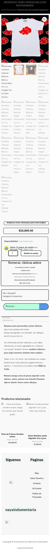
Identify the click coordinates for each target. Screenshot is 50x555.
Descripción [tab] (6, 317)
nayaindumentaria (20, 509)
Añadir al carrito (31, 253)
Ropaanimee (11, 10)
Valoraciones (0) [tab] (7, 320)
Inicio (4, 10)
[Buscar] (43, 307)
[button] (44, 19)
